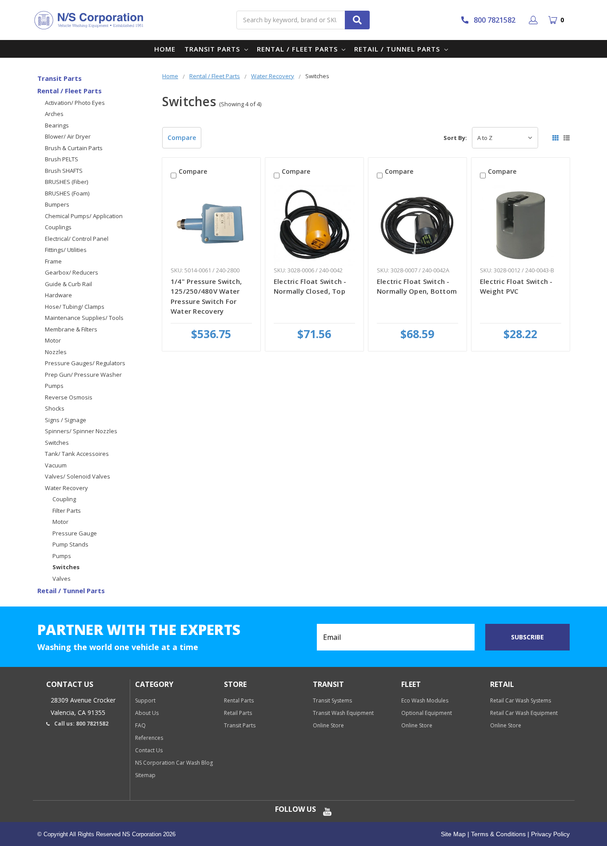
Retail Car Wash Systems (520, 700)
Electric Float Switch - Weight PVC (516, 286)
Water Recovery (66, 488)
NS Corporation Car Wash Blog (174, 762)
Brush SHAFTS (64, 171)
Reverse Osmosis (68, 397)
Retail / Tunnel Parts (398, 48)
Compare (182, 137)
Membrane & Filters (71, 329)
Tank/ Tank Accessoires (77, 454)
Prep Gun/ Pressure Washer (83, 375)
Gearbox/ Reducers (71, 272)
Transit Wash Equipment (343, 713)
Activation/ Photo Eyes (75, 103)
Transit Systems (332, 700)
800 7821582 (494, 20)
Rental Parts (239, 700)
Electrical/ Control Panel (76, 239)
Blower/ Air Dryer (68, 136)
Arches (54, 114)
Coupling (64, 499)
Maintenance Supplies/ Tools (84, 318)
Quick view (211, 225)
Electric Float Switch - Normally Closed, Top (310, 286)
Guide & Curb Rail (68, 284)
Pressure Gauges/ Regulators (85, 363)
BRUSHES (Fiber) (66, 182)
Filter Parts (66, 511)
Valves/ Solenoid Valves (77, 476)
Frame (53, 261)
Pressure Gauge (74, 533)
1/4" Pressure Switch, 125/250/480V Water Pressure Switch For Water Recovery (206, 296)
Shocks (54, 408)
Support (145, 700)
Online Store (328, 725)
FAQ (140, 725)
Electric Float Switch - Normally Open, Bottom (417, 286)
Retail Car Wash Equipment (524, 713)
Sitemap (145, 775)
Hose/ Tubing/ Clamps (74, 307)
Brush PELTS (61, 159)
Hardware (58, 295)
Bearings (57, 125)
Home (165, 48)
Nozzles (56, 352)
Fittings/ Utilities (66, 250)
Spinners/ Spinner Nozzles (81, 431)
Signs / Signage (65, 420)
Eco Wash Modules (424, 700)
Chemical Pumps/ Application (84, 216)
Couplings (58, 227)
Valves (61, 579)
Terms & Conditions (497, 834)
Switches (57, 443)
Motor (53, 340)
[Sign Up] (535, 20)
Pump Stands (70, 544)
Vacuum (56, 465)
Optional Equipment (426, 713)
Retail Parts (238, 713)
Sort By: (455, 138)
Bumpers (57, 204)
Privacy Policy (549, 834)
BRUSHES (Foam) (67, 193)
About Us (147, 713)
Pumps (54, 386)
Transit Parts (213, 48)
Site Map (453, 834)
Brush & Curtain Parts (74, 148)
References (149, 738)
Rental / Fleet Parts (298, 48)
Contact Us (149, 750)
